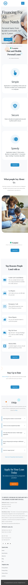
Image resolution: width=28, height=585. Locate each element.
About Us (4, 556)
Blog (3, 558)
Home (3, 550)
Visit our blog (5, 376)
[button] (13, 41)
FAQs (16, 410)
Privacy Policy (4, 570)
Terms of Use (5, 573)
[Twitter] (8, 543)
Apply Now (8, 39)
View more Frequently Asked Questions (14, 457)
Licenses (4, 576)
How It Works (4, 553)
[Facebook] (3, 543)
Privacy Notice (5, 567)
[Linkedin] (10, 543)
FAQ (3, 561)
